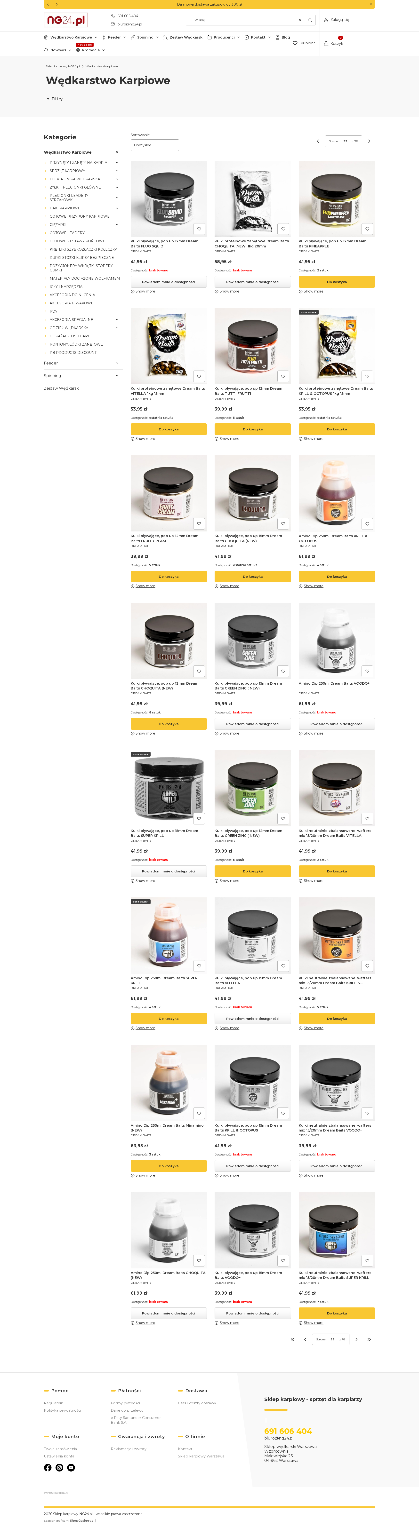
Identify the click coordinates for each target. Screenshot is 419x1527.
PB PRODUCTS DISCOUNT (73, 352)
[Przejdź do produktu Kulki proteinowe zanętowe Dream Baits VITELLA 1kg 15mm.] (169, 346)
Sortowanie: (141, 135)
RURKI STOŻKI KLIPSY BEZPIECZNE (82, 257)
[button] (371, 4)
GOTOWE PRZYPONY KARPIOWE (80, 216)
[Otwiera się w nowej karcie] (48, 1468)
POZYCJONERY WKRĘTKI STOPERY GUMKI (81, 268)
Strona (333, 141)
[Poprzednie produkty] (305, 1339)
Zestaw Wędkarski (186, 37)
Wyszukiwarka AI (56, 1493)
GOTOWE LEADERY (67, 233)
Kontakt (258, 37)
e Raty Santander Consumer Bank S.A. (136, 1420)
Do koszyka (337, 282)
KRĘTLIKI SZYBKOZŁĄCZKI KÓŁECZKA (83, 249)
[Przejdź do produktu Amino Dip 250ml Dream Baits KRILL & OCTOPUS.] (337, 493)
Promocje (91, 50)
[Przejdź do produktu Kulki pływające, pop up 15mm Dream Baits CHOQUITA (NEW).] (253, 493)
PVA (53, 311)
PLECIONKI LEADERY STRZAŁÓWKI (69, 197)
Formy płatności (125, 1403)
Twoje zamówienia (60, 1449)
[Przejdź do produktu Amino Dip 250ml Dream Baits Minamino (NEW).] (169, 1083)
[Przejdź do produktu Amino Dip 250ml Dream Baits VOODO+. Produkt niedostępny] (337, 641)
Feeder (114, 37)
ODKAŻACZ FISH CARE (70, 336)
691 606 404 (128, 16)
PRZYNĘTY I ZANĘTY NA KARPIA (78, 162)
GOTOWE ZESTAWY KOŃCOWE (77, 241)
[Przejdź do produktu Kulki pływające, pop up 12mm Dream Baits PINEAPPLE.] (337, 199)
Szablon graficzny (69, 1520)
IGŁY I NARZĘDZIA (66, 287)
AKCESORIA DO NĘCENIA (72, 295)
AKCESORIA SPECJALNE (71, 319)
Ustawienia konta (59, 1456)
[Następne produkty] (356, 1339)
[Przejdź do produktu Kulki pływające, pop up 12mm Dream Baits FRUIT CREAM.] (169, 493)
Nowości (58, 50)
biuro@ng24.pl (130, 24)
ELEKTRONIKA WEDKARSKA (75, 179)
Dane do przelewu (127, 1410)
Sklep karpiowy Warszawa (201, 1456)
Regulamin (53, 1403)
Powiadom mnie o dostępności (168, 282)
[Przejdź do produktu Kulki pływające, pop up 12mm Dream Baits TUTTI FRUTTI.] (253, 346)
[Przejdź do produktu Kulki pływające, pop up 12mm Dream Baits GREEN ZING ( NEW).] (253, 788)
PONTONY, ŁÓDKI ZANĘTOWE (76, 344)
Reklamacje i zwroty (128, 1449)
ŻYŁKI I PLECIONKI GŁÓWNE (75, 187)
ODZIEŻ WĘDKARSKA (69, 328)
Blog (286, 37)
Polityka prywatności (62, 1410)
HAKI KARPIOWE (65, 208)
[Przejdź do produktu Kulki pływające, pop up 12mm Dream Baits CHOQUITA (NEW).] (169, 641)
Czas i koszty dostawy (197, 1403)
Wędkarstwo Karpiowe (71, 37)
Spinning (145, 37)
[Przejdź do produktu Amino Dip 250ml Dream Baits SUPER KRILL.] (169, 935)
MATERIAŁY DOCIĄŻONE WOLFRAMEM (85, 278)
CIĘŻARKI (58, 224)
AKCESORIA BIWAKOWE (71, 303)
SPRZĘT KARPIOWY (67, 171)
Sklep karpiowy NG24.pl (63, 66)
